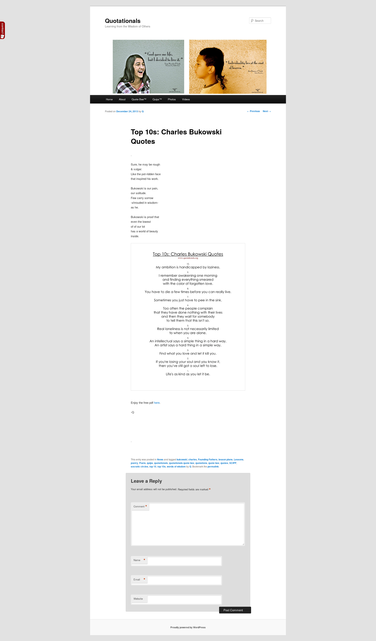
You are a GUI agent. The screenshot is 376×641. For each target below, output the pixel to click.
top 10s (161, 466)
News (160, 459)
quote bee (213, 463)
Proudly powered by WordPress (188, 627)
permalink (213, 466)
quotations (201, 463)
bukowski (182, 459)
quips (150, 463)
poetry (134, 463)
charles (192, 459)
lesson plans (226, 459)
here (157, 402)
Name (139, 560)
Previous (253, 111)
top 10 (152, 466)
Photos (172, 99)
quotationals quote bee (181, 463)
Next (267, 111)
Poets (142, 463)
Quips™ (157, 99)
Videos (186, 99)
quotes (224, 463)
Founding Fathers (207, 459)
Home (109, 99)
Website (138, 598)
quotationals (161, 463)
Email (139, 579)
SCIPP (232, 463)
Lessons (238, 459)
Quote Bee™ (139, 99)
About (122, 99)
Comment (140, 506)
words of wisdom (176, 466)
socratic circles (139, 466)
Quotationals (123, 20)
